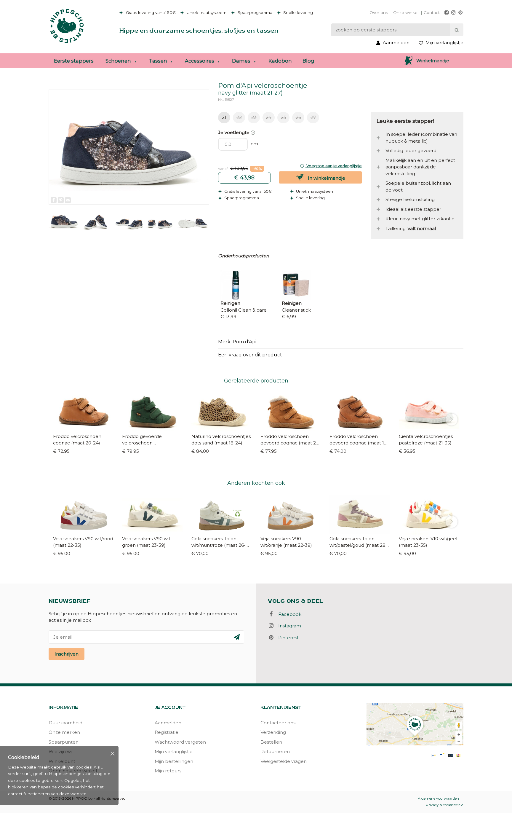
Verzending (273, 732)
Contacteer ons (277, 723)
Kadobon (280, 61)
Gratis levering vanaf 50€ (150, 12)
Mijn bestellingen (174, 761)
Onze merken (64, 732)
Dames (241, 61)
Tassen (158, 61)
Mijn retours (168, 771)
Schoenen (118, 61)
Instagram (288, 626)
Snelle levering (297, 12)
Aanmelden (168, 723)
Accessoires (199, 61)
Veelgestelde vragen (283, 761)
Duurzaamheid (65, 723)
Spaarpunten (64, 742)
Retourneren (275, 751)
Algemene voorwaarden (438, 798)
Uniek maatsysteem (205, 12)
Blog (308, 61)
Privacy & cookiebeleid (444, 805)
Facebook (288, 614)
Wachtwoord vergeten (180, 742)
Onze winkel (405, 12)
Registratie (166, 732)
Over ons (378, 12)
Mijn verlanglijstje (174, 751)
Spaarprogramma (254, 12)
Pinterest (287, 637)
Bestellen (271, 742)
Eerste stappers (74, 61)
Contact (432, 12)
